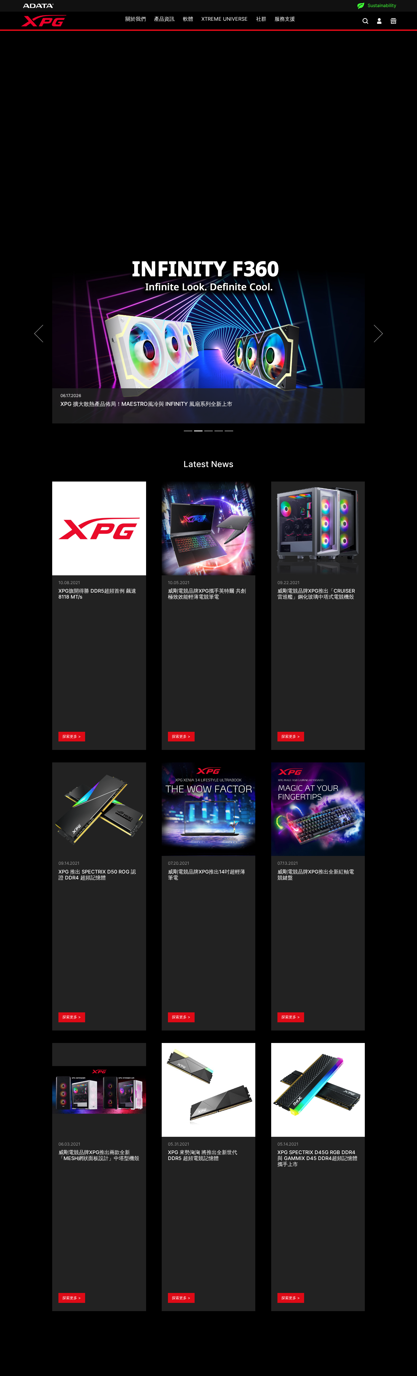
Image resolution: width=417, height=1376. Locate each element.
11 (253, 1229)
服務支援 (285, 19)
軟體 (188, 19)
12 (264, 1229)
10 (241, 1229)
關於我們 (135, 19)
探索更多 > (71, 567)
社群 (261, 19)
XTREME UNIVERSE (224, 19)
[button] (42, 257)
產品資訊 (164, 19)
